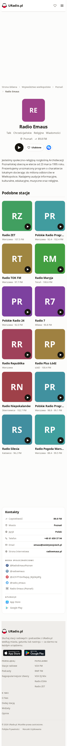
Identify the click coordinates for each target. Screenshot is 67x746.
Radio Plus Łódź (45, 363)
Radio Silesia (10, 449)
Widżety (6, 708)
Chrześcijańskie (22, 133)
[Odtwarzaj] (19, 147)
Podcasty (6, 670)
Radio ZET (8, 235)
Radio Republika (13, 363)
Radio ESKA (41, 681)
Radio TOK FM (11, 278)
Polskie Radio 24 (13, 320)
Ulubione (36, 147)
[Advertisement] (33, 48)
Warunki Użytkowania (32, 729)
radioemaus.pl (54, 551)
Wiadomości (53, 133)
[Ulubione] (55, 5)
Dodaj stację (8, 703)
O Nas (5, 697)
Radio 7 (40, 320)
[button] (17, 216)
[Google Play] (34, 653)
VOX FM (39, 665)
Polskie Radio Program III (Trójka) (50, 406)
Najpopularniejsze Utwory (15, 676)
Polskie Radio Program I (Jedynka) (50, 235)
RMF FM (39, 670)
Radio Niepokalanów (16, 406)
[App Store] (12, 653)
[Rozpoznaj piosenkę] (48, 147)
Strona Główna (9, 86)
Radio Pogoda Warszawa (50, 449)
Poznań (59, 86)
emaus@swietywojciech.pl (48, 544)
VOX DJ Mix (40, 676)
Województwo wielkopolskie (36, 86)
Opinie (5, 713)
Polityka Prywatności (10, 729)
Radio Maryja (44, 278)
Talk (9, 133)
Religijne (39, 133)
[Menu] (62, 5)
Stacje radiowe (9, 665)
